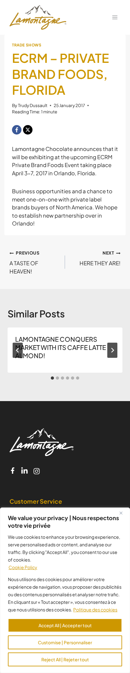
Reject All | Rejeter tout (65, 659)
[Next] (112, 350)
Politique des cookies (95, 609)
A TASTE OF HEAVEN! (24, 262)
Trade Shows (27, 45)
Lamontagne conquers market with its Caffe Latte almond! (60, 347)
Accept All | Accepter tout (65, 625)
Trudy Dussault (32, 105)
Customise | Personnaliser (65, 642)
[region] (65, 590)
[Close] (123, 513)
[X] (27, 130)
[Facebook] (16, 130)
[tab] (52, 378)
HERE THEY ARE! (100, 258)
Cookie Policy (23, 567)
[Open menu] (115, 17)
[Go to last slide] (18, 350)
